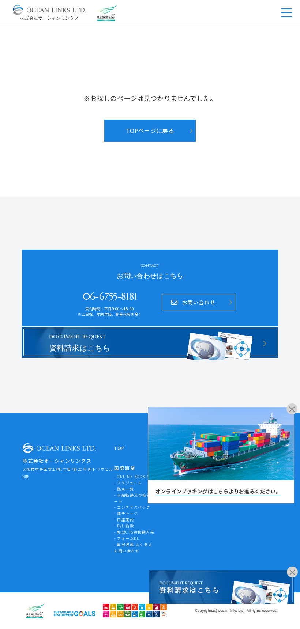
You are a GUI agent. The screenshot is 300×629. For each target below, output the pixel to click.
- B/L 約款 (124, 525)
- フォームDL (126, 538)
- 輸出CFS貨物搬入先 (134, 532)
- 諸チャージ (126, 513)
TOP (119, 447)
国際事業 (124, 468)
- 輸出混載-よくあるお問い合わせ (133, 547)
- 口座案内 (124, 519)
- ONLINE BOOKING (133, 476)
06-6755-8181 (110, 296)
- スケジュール (128, 482)
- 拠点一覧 (124, 489)
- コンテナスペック (132, 507)
